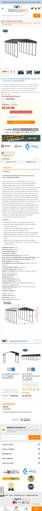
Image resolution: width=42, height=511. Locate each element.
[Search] (36, 16)
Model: (3, 99)
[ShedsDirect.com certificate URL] (21, 419)
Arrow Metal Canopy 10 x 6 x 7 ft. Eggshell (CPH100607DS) (10, 376)
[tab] (21, 168)
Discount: (13, 103)
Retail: (4, 103)
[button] (2, 491)
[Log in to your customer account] (35, 8)
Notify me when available (21, 122)
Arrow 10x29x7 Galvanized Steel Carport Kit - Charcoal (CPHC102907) (31, 377)
